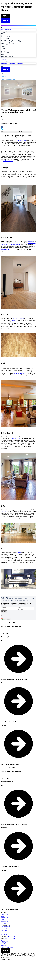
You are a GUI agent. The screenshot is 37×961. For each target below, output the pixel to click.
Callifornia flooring (20, 140)
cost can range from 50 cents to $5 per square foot (18, 243)
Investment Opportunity (7, 947)
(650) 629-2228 (10, 936)
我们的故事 (4, 942)
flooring (20, 173)
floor (19, 552)
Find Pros (3, 57)
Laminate (30, 241)
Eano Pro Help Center (7, 935)
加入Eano (4, 928)
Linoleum (13, 320)
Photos (9, 29)
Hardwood (18, 445)
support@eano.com (9, 938)
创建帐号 (3, 611)
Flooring (3, 76)
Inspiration (4, 29)
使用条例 (3, 945)
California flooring (8, 161)
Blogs (2, 940)
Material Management (18, 63)
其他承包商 (4, 921)
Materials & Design (6, 63)
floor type (3, 511)
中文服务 (3, 923)
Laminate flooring (6, 249)
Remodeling (4, 914)
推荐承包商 (4, 917)
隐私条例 (3, 944)
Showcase (3, 59)
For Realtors (4, 930)
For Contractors (5, 926)
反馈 (2, 919)
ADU (2, 916)
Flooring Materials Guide (8, 79)
